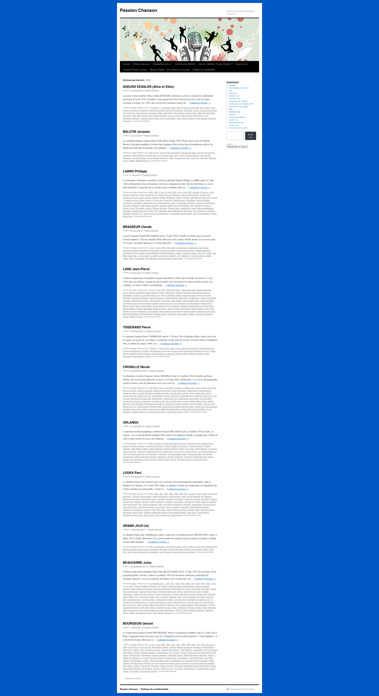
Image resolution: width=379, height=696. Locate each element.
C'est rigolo (127, 650)
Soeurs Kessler (201, 118)
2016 (203, 644)
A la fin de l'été (145, 647)
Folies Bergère (158, 396)
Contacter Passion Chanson (135, 69)
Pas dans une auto (182, 158)
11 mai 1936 (160, 290)
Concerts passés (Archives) (238, 101)
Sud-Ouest (187, 211)
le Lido (171, 115)
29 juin (156, 152)
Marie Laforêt (140, 306)
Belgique (208, 496)
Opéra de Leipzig (147, 118)
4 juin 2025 (187, 192)
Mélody (137, 456)
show (179, 118)
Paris (157, 118)
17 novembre (154, 107)
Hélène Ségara (201, 448)
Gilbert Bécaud (187, 396)
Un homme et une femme (156, 412)
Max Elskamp (161, 605)
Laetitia (155, 303)
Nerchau (135, 118)
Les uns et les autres (173, 401)
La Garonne (146, 401)
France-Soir (158, 200)
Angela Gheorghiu (204, 290)
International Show (153, 451)
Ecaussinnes (167, 594)
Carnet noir (233, 93)
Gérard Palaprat (171, 298)
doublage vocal (150, 155)
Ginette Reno (194, 298)
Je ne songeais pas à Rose (194, 597)
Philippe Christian (159, 208)
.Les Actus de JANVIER (184, 64)
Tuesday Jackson (138, 412)
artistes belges (174, 496)
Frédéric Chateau (178, 448)
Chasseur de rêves (203, 250)
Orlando (170, 456)
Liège (139, 605)
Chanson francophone (174, 110)
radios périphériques (205, 208)
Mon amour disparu (149, 456)
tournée (126, 459)
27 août (162, 192)
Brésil (148, 292)
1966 (177, 583)
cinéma (196, 110)
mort (206, 115)
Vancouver (168, 613)
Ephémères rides (234, 111)
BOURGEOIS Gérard (138, 623)
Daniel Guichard (210, 650)
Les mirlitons (160, 507)
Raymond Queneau (131, 314)
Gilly (160, 504)
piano (130, 666)
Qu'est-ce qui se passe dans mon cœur (178, 406)
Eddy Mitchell (196, 197)
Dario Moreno (128, 652)
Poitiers (136, 666)
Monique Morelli (186, 605)
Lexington (127, 205)
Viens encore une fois (148, 671)
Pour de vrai (145, 666)
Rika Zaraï (179, 666)
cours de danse (142, 113)
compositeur (128, 295)
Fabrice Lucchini (131, 200)
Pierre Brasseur (151, 258)
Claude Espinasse (167, 253)
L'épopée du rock (149, 203)
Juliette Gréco (135, 660)
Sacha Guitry (155, 409)
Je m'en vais (179, 451)
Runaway (188, 456)
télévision (211, 211)
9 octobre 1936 (188, 388)
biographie (143, 110)
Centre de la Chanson (175, 499)
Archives (230, 144)
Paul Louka (161, 509)
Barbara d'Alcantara (145, 589)
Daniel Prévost (138, 155)
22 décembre (181, 247)
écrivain (186, 197)
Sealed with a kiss (199, 456)
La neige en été (158, 401)
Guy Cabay (167, 504)
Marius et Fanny (164, 306)
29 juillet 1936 (167, 443)
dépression (170, 197)
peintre (169, 509)
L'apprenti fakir (205, 398)
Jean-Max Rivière (196, 658)
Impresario (141, 451)
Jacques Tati (168, 398)
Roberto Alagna (160, 314)
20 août (184, 107)
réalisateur (127, 211)
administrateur (146, 496)
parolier (148, 208)
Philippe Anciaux (180, 509)
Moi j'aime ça (198, 115)
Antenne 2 (134, 195)
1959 (156, 493)
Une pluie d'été (136, 459)
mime (177, 605)
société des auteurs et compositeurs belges (168, 512)
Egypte (167, 448)
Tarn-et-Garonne (199, 211)
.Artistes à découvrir (141, 64)
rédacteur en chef (139, 211)
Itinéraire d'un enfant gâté (141, 398)
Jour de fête (194, 398)
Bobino (154, 499)
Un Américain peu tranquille (180, 213)
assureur (126, 589)
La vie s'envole (143, 255)
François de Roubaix (140, 298)
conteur (136, 594)
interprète (127, 300)
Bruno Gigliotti (202, 443)
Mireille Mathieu (129, 308)
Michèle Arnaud (137, 663)
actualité (195, 192)
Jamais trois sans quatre (152, 658)
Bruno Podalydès (194, 589)
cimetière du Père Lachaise (134, 253)
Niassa (201, 353)
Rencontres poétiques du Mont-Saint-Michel (157, 610)
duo (159, 155)
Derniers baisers (196, 446)
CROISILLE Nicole (136, 367)
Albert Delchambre (160, 496)
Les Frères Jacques (146, 507)
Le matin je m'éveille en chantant (163, 255)
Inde (157, 597)
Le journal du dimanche (205, 203)
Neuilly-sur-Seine (198, 255)
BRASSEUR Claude (137, 226)
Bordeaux (198, 647)
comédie (205, 591)
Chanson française (156, 110)
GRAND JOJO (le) (136, 525)
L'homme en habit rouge (159, 660)
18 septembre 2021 (156, 583)
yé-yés (173, 459)
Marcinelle (185, 507)
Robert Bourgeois (191, 666)
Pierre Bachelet (165, 311)
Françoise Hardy (204, 652)
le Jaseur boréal (203, 599)
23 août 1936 (201, 493)
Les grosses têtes (139, 158)
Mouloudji (139, 404)
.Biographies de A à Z (162, 64)
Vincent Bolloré (203, 213)
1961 (172, 583)
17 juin (151, 644)
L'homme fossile (157, 353)
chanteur (145, 351)
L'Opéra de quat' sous (131, 401)
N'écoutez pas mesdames (154, 404)
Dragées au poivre (189, 253)
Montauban (184, 205)
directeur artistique (148, 652)
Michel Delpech (195, 306)
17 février (152, 348)
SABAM (147, 512)
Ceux (142, 650)
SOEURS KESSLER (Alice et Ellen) (148, 86)
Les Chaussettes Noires (177, 454)
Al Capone (204, 192)
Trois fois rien (189, 668)
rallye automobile (165, 258)
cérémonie (188, 499)
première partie (190, 311)
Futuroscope (146, 655)
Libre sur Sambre (173, 507)
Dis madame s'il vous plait (160, 351)
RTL (197, 158)
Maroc (152, 605)
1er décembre (159, 546)
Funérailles (143, 597)
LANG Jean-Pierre (136, 269)
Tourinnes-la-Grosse (143, 613)
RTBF (177, 610)
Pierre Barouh (143, 406)
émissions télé (190, 113)
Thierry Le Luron (167, 668)
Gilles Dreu (183, 298)
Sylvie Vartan (182, 314)
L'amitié (145, 660)
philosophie (142, 311)
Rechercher (250, 135)
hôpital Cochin (179, 200)
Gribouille (203, 655)
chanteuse (188, 110)
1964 (171, 493)
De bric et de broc (147, 594)
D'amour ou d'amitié (142, 295)
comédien (127, 155)
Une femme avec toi (175, 412)
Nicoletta (185, 663)
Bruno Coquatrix (129, 390)
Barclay (185, 348)
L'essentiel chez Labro (166, 203)
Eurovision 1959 (129, 115)
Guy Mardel (211, 298)
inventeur (172, 597)
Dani (158, 295)
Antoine (173, 647)
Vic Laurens (134, 671)
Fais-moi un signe (189, 295)
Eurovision (211, 113)
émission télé (202, 594)
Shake (210, 456)
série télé (204, 158)
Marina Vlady (152, 306)
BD (202, 496)
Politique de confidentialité (203, 69)
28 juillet (136, 496)
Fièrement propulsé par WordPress (241, 689)
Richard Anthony (146, 314)
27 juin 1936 (128, 586)
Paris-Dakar (139, 258)
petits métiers (150, 607)
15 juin (151, 247)
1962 (161, 493)
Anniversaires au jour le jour (239, 88)
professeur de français (206, 311)
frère (140, 504)
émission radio (168, 155)
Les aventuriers (179, 303)
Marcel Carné (201, 401)
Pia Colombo (153, 311)
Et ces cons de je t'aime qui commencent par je (190, 351)
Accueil (126, 64)
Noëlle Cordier (197, 308)
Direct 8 (179, 197)
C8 (156, 195)
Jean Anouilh (154, 300)
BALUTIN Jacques (136, 131)
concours (155, 197)
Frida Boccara (134, 655)
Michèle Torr (149, 663)
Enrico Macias (162, 652)
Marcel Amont (186, 115)
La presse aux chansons (237, 117)
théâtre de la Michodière (170, 409)
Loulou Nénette (153, 158)
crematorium (189, 501)
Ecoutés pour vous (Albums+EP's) (241, 103)
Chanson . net (234, 95)
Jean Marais (183, 398)
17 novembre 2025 (167, 107)
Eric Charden (174, 652)
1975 (192, 583)
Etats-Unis (201, 113)
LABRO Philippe (135, 171)
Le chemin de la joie (136, 454)
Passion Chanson (138, 10)
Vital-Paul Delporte (162, 515)
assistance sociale (202, 586)
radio (194, 208)
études (178, 295)
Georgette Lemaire (175, 655)
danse (192, 393)
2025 (202, 107)
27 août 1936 (171, 192)
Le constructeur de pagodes (185, 599)
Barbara (132, 292)
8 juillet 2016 (133, 647)
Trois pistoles (158, 613)
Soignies (192, 610)
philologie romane (163, 607)
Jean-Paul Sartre (207, 300)
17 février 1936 (163, 348)
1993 (207, 583)
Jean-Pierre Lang (130, 303)
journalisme (127, 203)
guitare (203, 298)
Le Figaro (191, 203)
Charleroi (145, 501)
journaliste (137, 203)
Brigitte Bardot (208, 647)
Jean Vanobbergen (141, 552)
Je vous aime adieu (206, 451)
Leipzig (177, 115)
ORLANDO (130, 422)
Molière (140, 308)
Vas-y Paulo (149, 515)
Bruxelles (163, 549)
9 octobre (178, 388)
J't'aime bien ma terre (139, 300)
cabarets (154, 292)
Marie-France (173, 205)
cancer (161, 195)
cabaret (213, 589)
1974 (198, 644)
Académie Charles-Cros (151, 586)
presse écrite (185, 208)
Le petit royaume (178, 602)
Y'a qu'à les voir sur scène (238, 127)
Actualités (232, 85)
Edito (231, 109)
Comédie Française (145, 393)
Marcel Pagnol (129, 306)
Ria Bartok (155, 666)
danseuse (153, 113)
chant (174, 390)
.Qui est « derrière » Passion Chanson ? (215, 64)
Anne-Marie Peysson (160, 647)
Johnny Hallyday (202, 200)
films (139, 115)
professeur (181, 607)
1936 (178, 107)
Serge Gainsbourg (175, 211)
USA (194, 213)
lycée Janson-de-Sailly (149, 205)
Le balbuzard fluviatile (164, 599)
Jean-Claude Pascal (191, 300)
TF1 (140, 213)
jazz (176, 398)
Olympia (206, 404)
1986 (202, 583)
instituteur (147, 353)
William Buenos (142, 160)
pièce (193, 158)
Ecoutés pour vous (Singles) (239, 106)
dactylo (186, 393)
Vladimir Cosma (135, 316)
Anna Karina (145, 250)
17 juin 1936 (160, 644)
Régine (146, 409)
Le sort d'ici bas (192, 602)
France (144, 115)
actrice (207, 107)
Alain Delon (175, 290)
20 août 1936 (193, 107)
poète (174, 607)
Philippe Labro (173, 208)
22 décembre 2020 (195, 247)
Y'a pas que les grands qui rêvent (156, 459)
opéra (206, 308)
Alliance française (188, 290)
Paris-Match (139, 208)
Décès (160, 113)
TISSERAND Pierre (137, 327)
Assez (204, 388)
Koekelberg (154, 552)
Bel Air (183, 443)
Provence (190, 607)
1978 (197, 583)
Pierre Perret (177, 311)
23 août (192, 493)
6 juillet (190, 546)
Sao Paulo (171, 314)
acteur (206, 247)
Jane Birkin (190, 200)
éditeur (145, 448)
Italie (150, 115)
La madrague (175, 660)
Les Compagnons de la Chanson (194, 660)
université (199, 314)
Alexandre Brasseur (131, 250)
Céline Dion (170, 292)
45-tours (178, 348)
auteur (142, 195)
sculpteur (184, 610)
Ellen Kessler (179, 113)
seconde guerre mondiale (184, 552)
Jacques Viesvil (209, 504)
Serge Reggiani (138, 356)
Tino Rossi (179, 668)
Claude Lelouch (144, 197)
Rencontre (127, 512)
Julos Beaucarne (134, 599)
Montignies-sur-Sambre (199, 507)
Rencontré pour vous (236, 122)
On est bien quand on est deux (202, 663)
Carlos (161, 292)
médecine (184, 306)
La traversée (181, 203)
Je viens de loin (190, 451)
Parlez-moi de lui (129, 311)
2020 (173, 247)
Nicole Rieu (186, 308)
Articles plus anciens (132, 678)
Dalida (153, 295)
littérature (135, 205)
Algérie (164, 586)
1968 (187, 583)
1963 (166, 493)
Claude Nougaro (129, 393)
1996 (176, 493)
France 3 (149, 200)
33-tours (137, 586)
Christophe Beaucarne (167, 591)
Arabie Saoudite (174, 586)
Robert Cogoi (137, 512)
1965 (183, 644)
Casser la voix (242, 64)
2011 (186, 493)
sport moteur (178, 258)
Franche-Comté (135, 353)
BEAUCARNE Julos (137, 562)
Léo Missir (162, 454)
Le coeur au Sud (165, 303)
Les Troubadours (193, 303)
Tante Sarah (191, 512)
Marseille (175, 306)
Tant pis (156, 668)
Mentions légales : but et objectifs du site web (170, 69)
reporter (150, 211)
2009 (181, 493)
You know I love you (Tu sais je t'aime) (192, 459)
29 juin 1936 (165, 152)
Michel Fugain (208, 306)
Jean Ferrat (165, 300)
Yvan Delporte (176, 515)
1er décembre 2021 (174, 546)
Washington (128, 216)
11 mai (151, 290)
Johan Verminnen (130, 507)
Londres (145, 605)
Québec (198, 607)
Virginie (213, 213)
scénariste (163, 211)
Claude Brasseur (152, 253)
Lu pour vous (233, 119)
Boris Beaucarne (179, 589)
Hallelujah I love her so (203, 396)
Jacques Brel (157, 398)
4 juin (179, 192)
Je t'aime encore (169, 658)
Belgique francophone (132, 499)
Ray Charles (137, 409)
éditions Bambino (156, 448)
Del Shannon (183, 446)
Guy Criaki (190, 448)
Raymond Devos (207, 509)
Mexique (170, 605)
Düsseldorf (168, 113)
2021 (185, 546)
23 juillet (210, 493)
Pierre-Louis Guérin (168, 118)
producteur (179, 456)
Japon (179, 597)
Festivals (232, 114)
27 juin (213, 583)
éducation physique (188, 594)
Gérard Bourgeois (191, 655)
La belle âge (170, 353)
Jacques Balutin (192, 155)
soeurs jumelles (188, 118)
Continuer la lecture (200, 102)
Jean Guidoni (176, 300)
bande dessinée (193, 496)
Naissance (127, 118)
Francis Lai (168, 200)
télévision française (130, 213)
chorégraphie (192, 390)
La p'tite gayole (148, 599)
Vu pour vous (234, 125)
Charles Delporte (157, 501)
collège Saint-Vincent (192, 591)
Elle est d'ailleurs (168, 295)
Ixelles (129, 552)
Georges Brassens (156, 298)
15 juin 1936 (160, 247)
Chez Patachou (186, 650)
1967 (182, 583)
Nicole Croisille (174, 308)
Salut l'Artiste (204, 666)
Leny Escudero (151, 454)
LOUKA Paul (132, 472)
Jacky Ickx (132, 255)
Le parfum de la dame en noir (159, 602)
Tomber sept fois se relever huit (155, 213)
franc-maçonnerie (130, 504)
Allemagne (134, 110)
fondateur (212, 501)
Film (203, 253)
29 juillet (157, 443)
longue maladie (189, 401)
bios (134, 107)
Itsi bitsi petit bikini (160, 115)
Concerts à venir (234, 98)
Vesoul (148, 356)
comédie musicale (161, 393)
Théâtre (132, 160)
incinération (177, 504)
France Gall (191, 652)
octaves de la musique (141, 509)
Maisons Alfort (182, 353)
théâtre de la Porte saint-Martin (193, 409)
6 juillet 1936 (199, 546)
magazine (163, 205)
